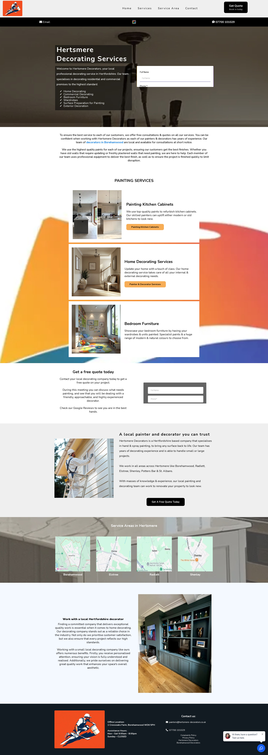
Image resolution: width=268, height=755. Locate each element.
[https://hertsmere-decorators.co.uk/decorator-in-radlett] (154, 553)
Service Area (168, 8)
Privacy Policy (188, 737)
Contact (191, 8)
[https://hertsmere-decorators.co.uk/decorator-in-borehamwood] (72, 553)
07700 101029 (177, 730)
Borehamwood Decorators (188, 742)
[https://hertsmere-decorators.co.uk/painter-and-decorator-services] (96, 271)
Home (127, 8)
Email (46, 22)
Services (145, 8)
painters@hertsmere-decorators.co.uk (187, 722)
